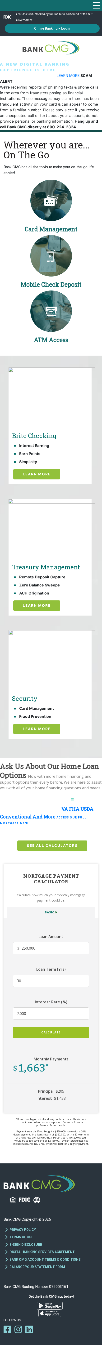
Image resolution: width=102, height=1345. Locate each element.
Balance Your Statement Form (37, 1267)
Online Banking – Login (52, 28)
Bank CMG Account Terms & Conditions (45, 1259)
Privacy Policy (22, 1230)
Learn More (37, 474)
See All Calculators (52, 845)
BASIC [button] (49, 912)
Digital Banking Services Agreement (42, 1252)
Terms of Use (21, 1237)
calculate (50, 1032)
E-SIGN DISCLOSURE (25, 1245)
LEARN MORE (68, 75)
